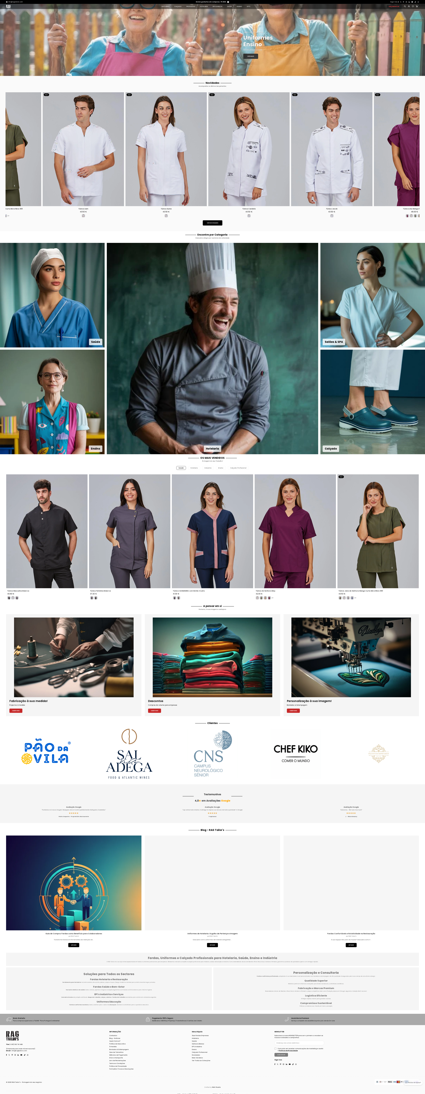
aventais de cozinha (93, 982)
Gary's (292, 991)
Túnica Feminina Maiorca (100, 591)
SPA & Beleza (217, 6)
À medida (113, 1047)
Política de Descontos (117, 1044)
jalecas (102, 982)
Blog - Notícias (114, 1038)
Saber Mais (16, 711)
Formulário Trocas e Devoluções (121, 1069)
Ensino (239, 6)
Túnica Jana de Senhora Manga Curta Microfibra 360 (361, 591)
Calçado (178, 6)
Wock (288, 991)
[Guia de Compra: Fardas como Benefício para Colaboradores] (73, 883)
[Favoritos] (413, 7)
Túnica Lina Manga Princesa (216, 209)
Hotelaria (204, 6)
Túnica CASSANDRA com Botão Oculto (189, 591)
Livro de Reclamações (117, 1060)
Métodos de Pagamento (118, 1055)
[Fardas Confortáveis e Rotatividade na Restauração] (351, 883)
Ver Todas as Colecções (201, 1060)
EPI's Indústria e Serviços (108, 994)
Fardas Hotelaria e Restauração (109, 979)
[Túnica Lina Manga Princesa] (216, 149)
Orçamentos (394, 6)
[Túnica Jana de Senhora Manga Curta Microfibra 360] (378, 531)
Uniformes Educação (109, 1001)
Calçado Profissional (238, 468)
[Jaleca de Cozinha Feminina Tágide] (382, 149)
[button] (417, 7)
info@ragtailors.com (15, 2)
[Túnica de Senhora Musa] (299, 149)
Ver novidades (212, 223)
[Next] (421, 40)
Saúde (229, 6)
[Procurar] (405, 7)
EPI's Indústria (197, 1047)
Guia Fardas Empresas (200, 1035)
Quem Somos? (115, 1041)
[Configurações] (409, 7)
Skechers (283, 991)
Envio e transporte (116, 1058)
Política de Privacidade (118, 1066)
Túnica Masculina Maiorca (18, 591)
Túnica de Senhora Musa (299, 209)
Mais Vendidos (197, 1058)
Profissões (190, 6)
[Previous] (4, 40)
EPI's (248, 6)
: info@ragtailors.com (19, 1051)
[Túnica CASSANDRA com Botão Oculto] (212, 531)
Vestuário (165, 6)
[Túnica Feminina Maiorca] (129, 531)
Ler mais (73, 945)
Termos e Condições (117, 1063)
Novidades (196, 1055)
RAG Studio (216, 1087)
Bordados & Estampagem (119, 1049)
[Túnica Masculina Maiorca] (47, 531)
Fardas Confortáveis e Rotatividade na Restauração (351, 933)
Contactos (113, 1035)
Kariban (297, 991)
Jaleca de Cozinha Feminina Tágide (382, 209)
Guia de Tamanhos (116, 1052)
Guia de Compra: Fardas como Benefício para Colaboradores (73, 933)
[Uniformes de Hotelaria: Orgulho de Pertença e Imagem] (212, 883)
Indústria (208, 468)
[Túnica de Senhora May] (295, 531)
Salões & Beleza (198, 1044)
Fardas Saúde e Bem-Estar (109, 986)
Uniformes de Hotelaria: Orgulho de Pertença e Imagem (212, 933)
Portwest (303, 991)
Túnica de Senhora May (265, 591)
